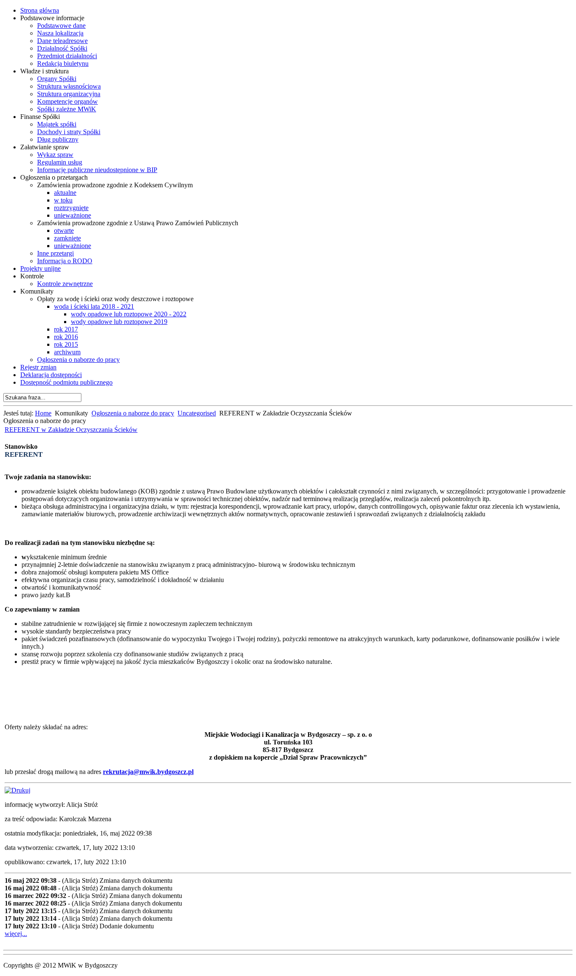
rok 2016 (66, 336)
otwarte (64, 230)
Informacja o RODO (64, 260)
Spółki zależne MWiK (66, 109)
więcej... (16, 933)
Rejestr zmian (38, 367)
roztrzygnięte (71, 207)
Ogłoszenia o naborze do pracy (78, 359)
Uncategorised (197, 413)
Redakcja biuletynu (63, 63)
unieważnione (72, 215)
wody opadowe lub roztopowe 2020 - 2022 (128, 314)
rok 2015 (66, 344)
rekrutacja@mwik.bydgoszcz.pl (148, 771)
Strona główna (39, 10)
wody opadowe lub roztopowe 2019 (119, 321)
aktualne (65, 192)
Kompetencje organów (67, 101)
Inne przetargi (55, 253)
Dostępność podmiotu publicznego (66, 382)
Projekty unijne (40, 268)
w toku (63, 200)
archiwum (67, 352)
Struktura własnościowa (69, 86)
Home (43, 413)
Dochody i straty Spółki (68, 131)
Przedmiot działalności (67, 55)
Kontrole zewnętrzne (65, 283)
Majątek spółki (56, 124)
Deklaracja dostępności (51, 374)
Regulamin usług (59, 162)
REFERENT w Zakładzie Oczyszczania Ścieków (71, 429)
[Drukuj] (17, 790)
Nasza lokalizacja (60, 33)
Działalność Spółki (62, 48)
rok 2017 (66, 329)
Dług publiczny (57, 139)
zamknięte (67, 238)
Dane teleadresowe (62, 40)
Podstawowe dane (61, 25)
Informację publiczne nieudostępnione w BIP (97, 169)
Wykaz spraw (55, 154)
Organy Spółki (56, 78)
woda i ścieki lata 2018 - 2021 (94, 306)
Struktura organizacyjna (68, 93)
